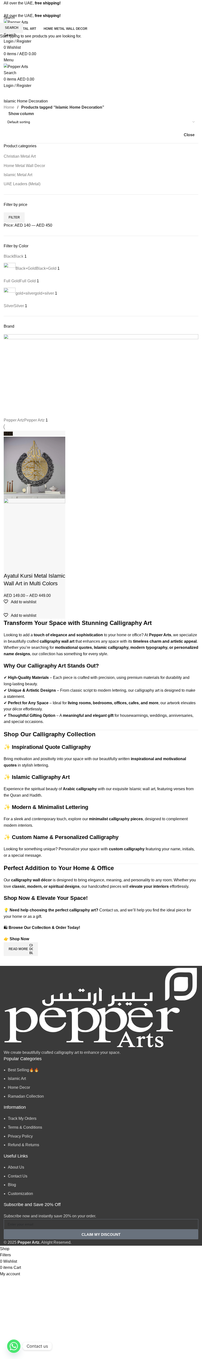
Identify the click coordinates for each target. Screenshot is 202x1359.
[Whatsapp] (13, 1346)
